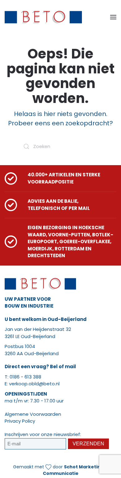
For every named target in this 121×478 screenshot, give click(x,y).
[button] (113, 17)
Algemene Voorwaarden (33, 414)
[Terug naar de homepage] (43, 17)
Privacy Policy (20, 421)
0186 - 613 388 (25, 377)
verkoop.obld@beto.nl (34, 383)
